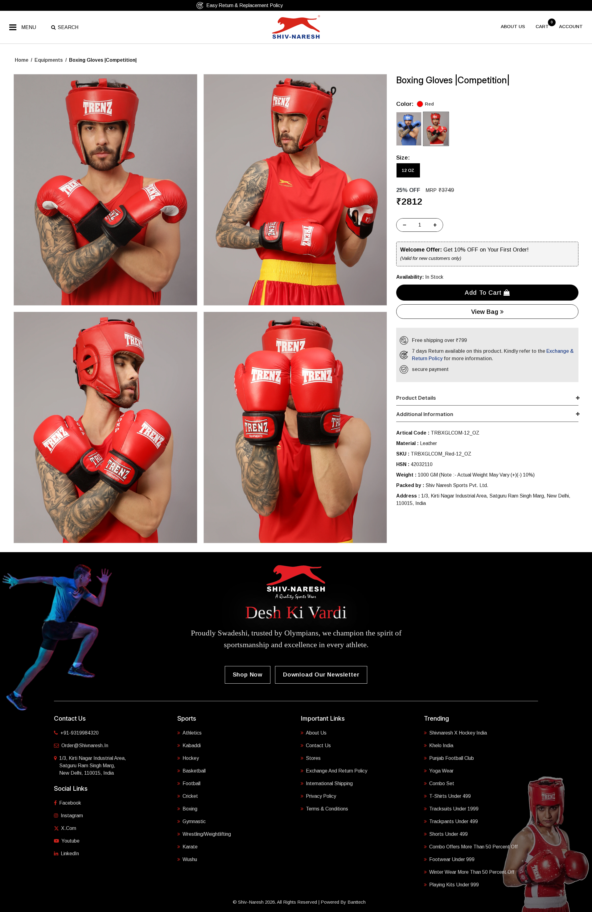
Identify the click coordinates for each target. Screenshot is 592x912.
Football (191, 783)
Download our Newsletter (321, 674)
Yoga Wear (441, 770)
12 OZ (408, 170)
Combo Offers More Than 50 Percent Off (473, 846)
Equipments (49, 60)
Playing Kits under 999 (454, 884)
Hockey (191, 758)
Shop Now (247, 674)
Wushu (190, 859)
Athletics (192, 732)
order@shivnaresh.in (84, 745)
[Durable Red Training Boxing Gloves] (105, 190)
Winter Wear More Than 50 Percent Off (471, 872)
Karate (190, 846)
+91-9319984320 (79, 732)
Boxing (190, 808)
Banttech (356, 902)
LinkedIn (70, 853)
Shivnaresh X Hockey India (458, 732)
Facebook (70, 803)
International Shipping (329, 783)
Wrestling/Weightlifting (207, 834)
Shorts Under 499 (448, 834)
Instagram (72, 815)
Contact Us (318, 745)
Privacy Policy (321, 796)
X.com (68, 828)
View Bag (485, 311)
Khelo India (441, 745)
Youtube (70, 840)
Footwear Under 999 (452, 859)
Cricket (190, 796)
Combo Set (441, 783)
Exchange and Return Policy (336, 770)
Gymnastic (194, 821)
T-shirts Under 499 (450, 796)
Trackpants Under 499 (453, 821)
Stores (313, 758)
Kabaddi (192, 745)
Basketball (194, 770)
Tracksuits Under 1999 (454, 808)
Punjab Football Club (451, 758)
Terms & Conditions (327, 808)
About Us (316, 732)
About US (513, 26)
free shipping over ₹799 (299, 5)
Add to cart (484, 292)
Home (21, 60)
